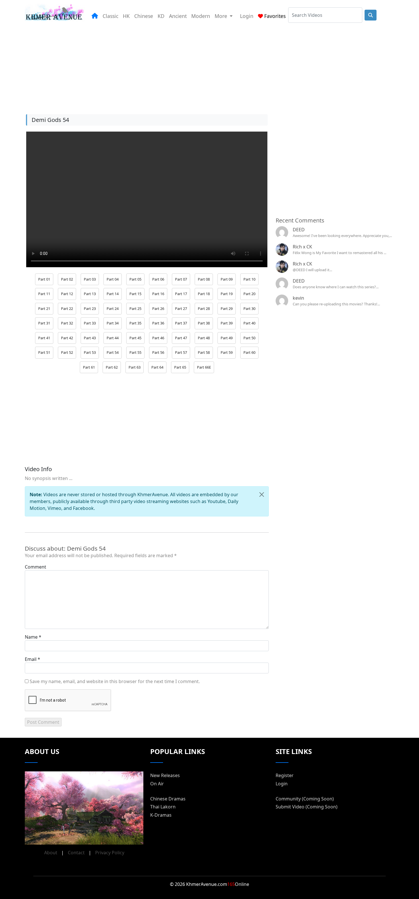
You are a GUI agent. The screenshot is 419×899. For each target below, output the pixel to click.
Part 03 (90, 279)
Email (30, 659)
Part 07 (181, 279)
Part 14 (113, 293)
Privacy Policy (109, 852)
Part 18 (204, 293)
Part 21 (44, 308)
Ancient (178, 16)
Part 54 (113, 352)
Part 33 (90, 323)
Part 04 (113, 279)
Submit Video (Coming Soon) (306, 807)
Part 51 (44, 352)
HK (126, 16)
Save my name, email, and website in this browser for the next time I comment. (115, 681)
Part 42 (67, 337)
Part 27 (181, 308)
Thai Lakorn (163, 807)
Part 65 (180, 367)
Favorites (275, 16)
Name (31, 637)
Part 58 (204, 352)
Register (285, 775)
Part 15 (135, 293)
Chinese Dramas (168, 799)
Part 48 (204, 337)
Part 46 (158, 337)
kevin (298, 298)
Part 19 (227, 293)
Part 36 (158, 323)
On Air (157, 784)
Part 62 (112, 367)
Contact (76, 852)
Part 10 (249, 279)
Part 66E (204, 367)
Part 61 (89, 367)
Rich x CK (302, 247)
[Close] (262, 494)
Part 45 (135, 337)
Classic (110, 16)
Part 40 (249, 323)
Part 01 (44, 279)
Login (246, 16)
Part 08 (204, 279)
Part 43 (90, 337)
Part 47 (181, 337)
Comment (35, 567)
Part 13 (90, 293)
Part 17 (181, 293)
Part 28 (204, 308)
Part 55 (135, 352)
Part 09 (227, 279)
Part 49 (227, 337)
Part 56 (158, 352)
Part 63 (135, 367)
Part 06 (158, 279)
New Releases (165, 775)
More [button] (222, 16)
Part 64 (157, 367)
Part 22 (67, 308)
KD (161, 16)
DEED (299, 229)
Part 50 (249, 337)
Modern (200, 16)
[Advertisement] (196, 65)
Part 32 (67, 323)
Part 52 (67, 352)
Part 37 (181, 323)
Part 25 (135, 308)
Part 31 (44, 323)
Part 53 (90, 352)
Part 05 (135, 279)
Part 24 (113, 308)
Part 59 (227, 352)
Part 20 (249, 293)
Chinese (143, 16)
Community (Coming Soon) (305, 799)
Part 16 (158, 293)
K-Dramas (161, 815)
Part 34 (113, 323)
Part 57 (181, 352)
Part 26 (158, 308)
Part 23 (90, 308)
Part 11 (44, 293)
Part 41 (44, 337)
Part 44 (113, 337)
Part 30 (249, 308)
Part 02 (67, 279)
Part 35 (135, 323)
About (50, 852)
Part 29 (227, 308)
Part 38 (204, 323)
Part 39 (227, 323)
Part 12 (67, 293)
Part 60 (249, 352)
